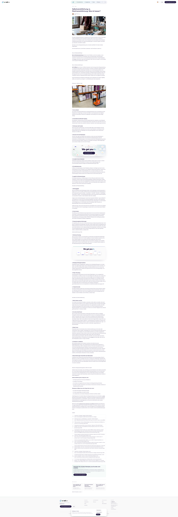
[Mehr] (102, 2)
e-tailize (91, 337)
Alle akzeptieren (99, 512)
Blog (75, 6)
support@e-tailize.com (114, 505)
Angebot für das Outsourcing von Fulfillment (87, 403)
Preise (85, 503)
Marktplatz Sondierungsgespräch (80, 474)
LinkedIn (112, 507)
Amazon (75, 59)
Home (73, 6)
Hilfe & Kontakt (104, 503)
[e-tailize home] (6, 2)
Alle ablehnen (99, 510)
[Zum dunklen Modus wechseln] (105, 2)
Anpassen (98, 514)
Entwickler (85, 505)
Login (74, 506)
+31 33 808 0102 (113, 506)
